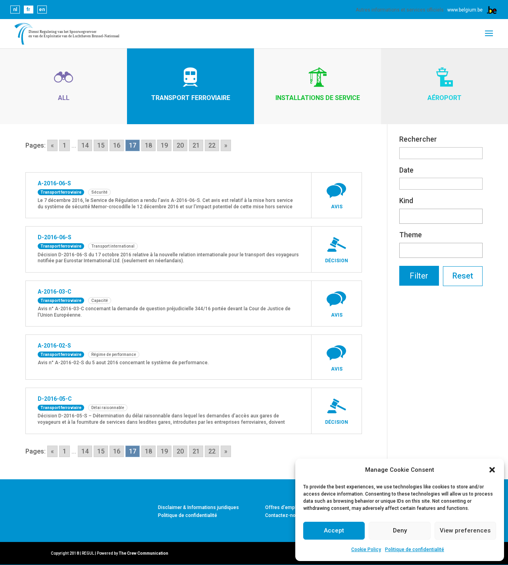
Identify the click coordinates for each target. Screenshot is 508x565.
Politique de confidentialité (414, 549)
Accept (334, 530)
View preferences (465, 530)
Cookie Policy (366, 549)
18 (148, 145)
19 (164, 145)
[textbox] (404, 215)
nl (15, 9)
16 (116, 145)
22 (212, 145)
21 (196, 145)
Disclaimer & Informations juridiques (198, 507)
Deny (400, 530)
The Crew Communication (143, 553)
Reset (462, 276)
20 (180, 145)
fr (28, 9)
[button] (492, 470)
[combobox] (441, 216)
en (42, 9)
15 (100, 145)
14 (85, 145)
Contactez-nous (283, 515)
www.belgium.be (465, 10)
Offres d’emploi (282, 507)
